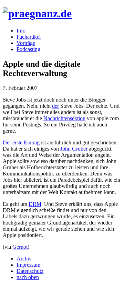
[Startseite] (37, 13)
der (55, 106)
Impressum (28, 265)
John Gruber (73, 149)
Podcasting (28, 49)
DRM (35, 204)
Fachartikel (29, 37)
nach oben (28, 277)
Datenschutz (30, 271)
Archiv (24, 258)
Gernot (20, 247)
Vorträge (26, 43)
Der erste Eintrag (21, 142)
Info (21, 31)
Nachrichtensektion (64, 118)
